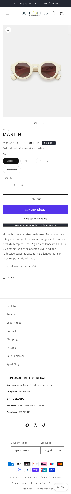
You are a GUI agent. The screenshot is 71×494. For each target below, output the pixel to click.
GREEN (46, 161)
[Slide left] (27, 123)
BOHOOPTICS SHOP (27, 477)
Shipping (19, 148)
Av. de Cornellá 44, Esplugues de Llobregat (37, 385)
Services (12, 314)
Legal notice (14, 322)
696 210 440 (24, 412)
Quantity (7, 177)
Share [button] (10, 277)
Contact (11, 331)
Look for (12, 306)
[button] (7, 13)
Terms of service (45, 488)
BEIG (29, 161)
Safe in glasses (15, 356)
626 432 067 (24, 391)
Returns (11, 347)
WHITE (13, 161)
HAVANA (14, 170)
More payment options (35, 218)
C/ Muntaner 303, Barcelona (30, 405)
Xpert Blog (13, 364)
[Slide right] (43, 123)
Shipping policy (20, 483)
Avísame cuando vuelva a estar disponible (35, 225)
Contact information (51, 477)
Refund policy (38, 483)
